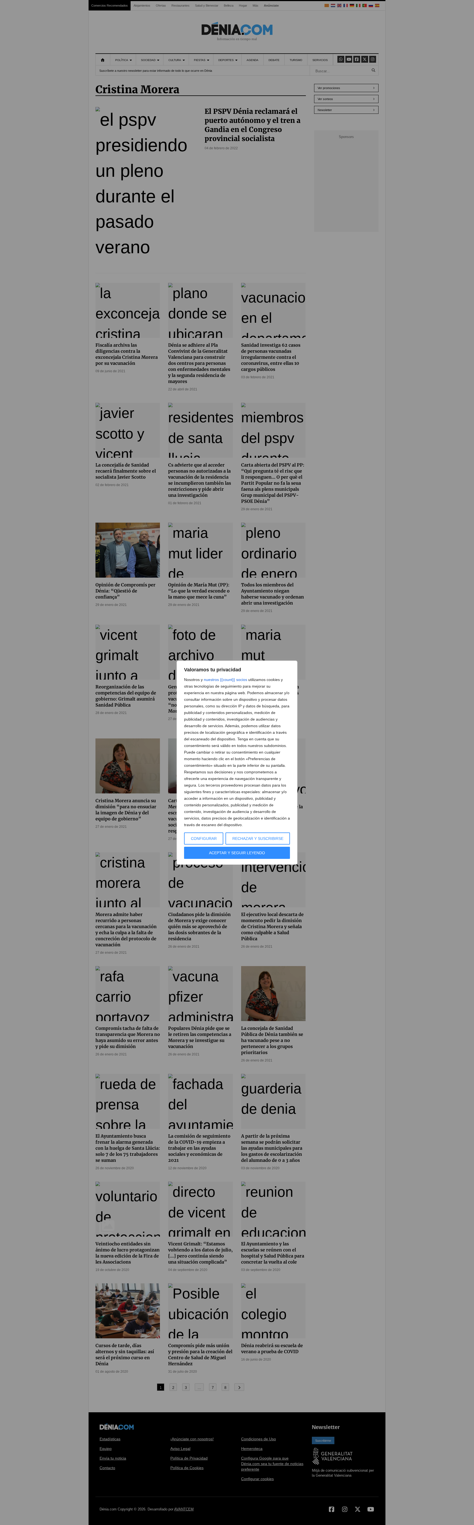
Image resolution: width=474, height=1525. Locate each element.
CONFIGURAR (204, 838)
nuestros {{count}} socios (225, 679)
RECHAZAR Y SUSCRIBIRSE (257, 838)
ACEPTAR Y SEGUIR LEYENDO (237, 853)
